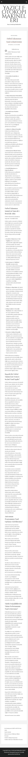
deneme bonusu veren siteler (12, 715)
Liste (5, 730)
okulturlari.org (15, 49)
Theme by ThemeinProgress (11, 752)
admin (18, 44)
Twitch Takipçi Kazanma (10, 737)
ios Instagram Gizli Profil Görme (12, 728)
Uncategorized (14, 35)
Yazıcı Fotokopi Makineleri (14, 14)
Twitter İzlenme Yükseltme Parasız (13, 739)
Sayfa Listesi (7, 732)
